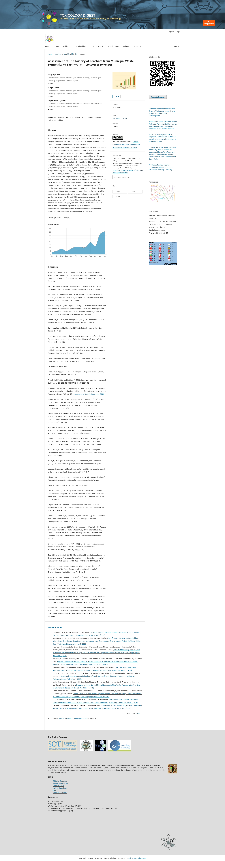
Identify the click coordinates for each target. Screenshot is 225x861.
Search (176, 46)
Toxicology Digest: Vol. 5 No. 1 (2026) (72, 644)
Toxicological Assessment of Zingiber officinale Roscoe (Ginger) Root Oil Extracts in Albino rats (98, 676)
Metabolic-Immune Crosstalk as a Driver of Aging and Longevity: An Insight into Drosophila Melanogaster (162, 112)
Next (138, 713)
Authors (126, 46)
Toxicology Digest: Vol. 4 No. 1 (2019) (117, 670)
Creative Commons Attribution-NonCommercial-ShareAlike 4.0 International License (126, 145)
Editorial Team (113, 46)
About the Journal (60, 793)
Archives (66, 46)
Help (54, 790)
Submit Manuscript (60, 783)
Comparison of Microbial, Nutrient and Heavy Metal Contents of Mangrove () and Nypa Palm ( (162, 153)
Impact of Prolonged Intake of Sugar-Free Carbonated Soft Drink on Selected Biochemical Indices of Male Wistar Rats (162, 138)
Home (47, 46)
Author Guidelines (60, 788)
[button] (120, 192)
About (137, 46)
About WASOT (98, 46)
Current (56, 46)
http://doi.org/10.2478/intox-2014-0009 (88, 394)
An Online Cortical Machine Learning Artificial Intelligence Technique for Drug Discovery (161, 167)
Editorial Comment (60, 781)
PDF (117, 96)
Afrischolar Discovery (137, 858)
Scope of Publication (81, 46)
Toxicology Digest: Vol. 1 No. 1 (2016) (90, 635)
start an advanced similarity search (72, 718)
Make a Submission (157, 97)
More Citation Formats (122, 177)
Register (171, 32)
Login (178, 32)
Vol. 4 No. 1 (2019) (70, 54)
